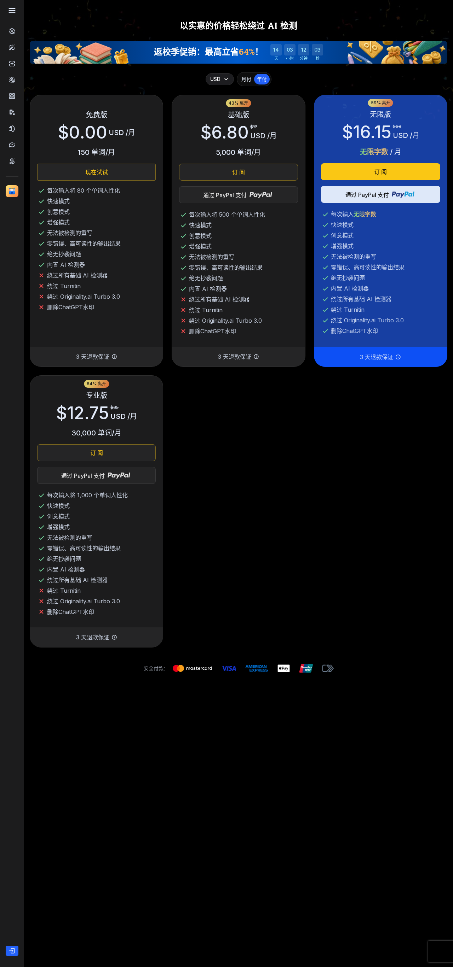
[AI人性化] (12, 47)
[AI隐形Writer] (12, 128)
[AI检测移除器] (12, 96)
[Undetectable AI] (12, 80)
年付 (262, 79)
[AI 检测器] (12, 63)
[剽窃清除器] (12, 112)
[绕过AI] (12, 31)
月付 (246, 79)
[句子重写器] (12, 161)
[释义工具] (12, 145)
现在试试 (96, 172)
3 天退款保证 (92, 356)
